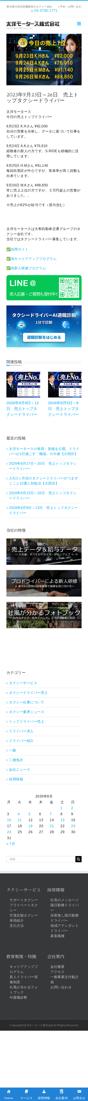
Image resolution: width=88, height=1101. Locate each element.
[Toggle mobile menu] (79, 23)
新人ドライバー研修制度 (24, 979)
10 (9, 820)
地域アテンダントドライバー (64, 928)
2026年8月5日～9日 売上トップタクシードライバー (63, 409)
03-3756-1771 (45, 10)
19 (30, 826)
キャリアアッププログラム (24, 969)
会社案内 (55, 957)
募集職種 (57, 936)
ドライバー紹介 (21, 741)
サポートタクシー (24, 900)
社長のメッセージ (64, 900)
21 (52, 826)
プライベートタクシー (24, 907)
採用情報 (16, 779)
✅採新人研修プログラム (26, 268)
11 (20, 820)
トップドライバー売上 (26, 721)
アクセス (57, 972)
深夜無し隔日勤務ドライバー (64, 918)
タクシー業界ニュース (26, 712)
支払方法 (17, 925)
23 (73, 826)
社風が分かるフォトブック (24, 989)
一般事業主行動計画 (64, 979)
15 (62, 820)
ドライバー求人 (21, 731)
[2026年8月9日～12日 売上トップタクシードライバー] (23, 373)
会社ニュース (19, 769)
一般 (12, 750)
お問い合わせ (61, 987)
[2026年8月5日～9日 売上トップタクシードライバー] (65, 373)
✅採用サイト (17, 249)
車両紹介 (17, 920)
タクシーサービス (23, 683)
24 (9, 832)
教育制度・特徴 (21, 957)
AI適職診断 (18, 997)
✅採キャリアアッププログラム (31, 259)
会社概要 (57, 966)
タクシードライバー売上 (28, 692)
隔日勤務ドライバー (64, 907)
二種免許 (16, 760)
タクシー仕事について (26, 702)
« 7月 (10, 844)
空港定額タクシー (24, 915)
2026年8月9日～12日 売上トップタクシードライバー (22, 409)
